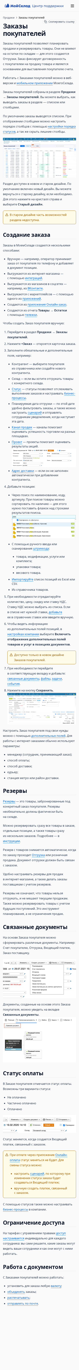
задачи (57, 679)
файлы (45, 679)
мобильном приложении (35, 83)
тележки (31, 315)
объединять (16, 1292)
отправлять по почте (22, 1303)
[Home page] (34, 5)
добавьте (55, 612)
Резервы (9, 801)
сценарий (35, 412)
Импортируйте (22, 579)
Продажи (9, 17)
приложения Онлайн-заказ (47, 304)
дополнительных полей (48, 736)
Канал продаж (22, 427)
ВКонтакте (35, 288)
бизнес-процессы (15, 1209)
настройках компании (23, 634)
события (13, 684)
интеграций (33, 278)
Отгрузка (38, 855)
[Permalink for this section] (53, 235)
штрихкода (41, 548)
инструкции (11, 841)
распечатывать (18, 1298)
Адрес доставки (23, 471)
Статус (16, 389)
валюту (56, 1286)
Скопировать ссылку (61, 21)
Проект (17, 442)
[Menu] (72, 6)
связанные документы (23, 679)
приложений (31, 299)
